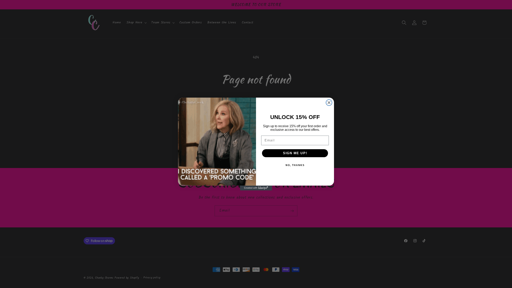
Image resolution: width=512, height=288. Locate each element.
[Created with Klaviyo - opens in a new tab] (256, 188)
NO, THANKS (295, 165)
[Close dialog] (329, 103)
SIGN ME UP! (295, 153)
